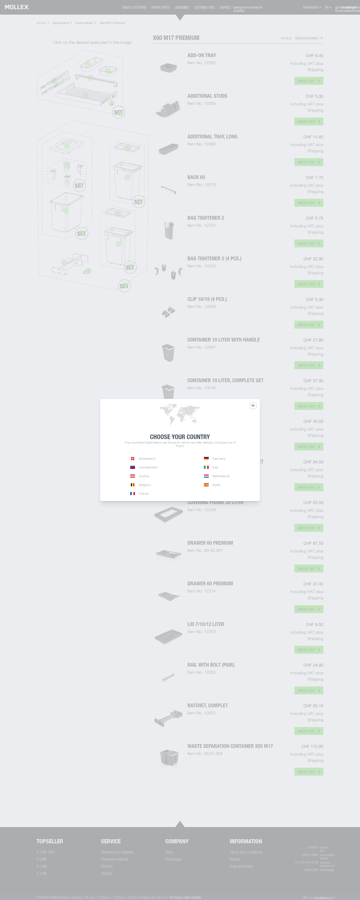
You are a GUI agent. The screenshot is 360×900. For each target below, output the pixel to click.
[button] (253, 405)
